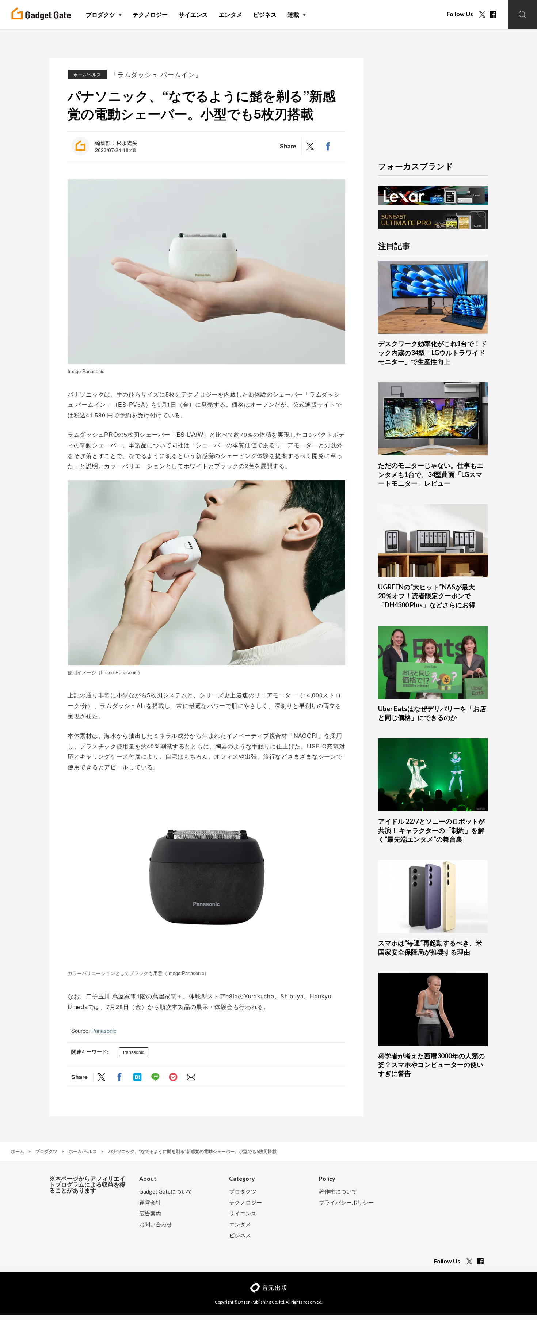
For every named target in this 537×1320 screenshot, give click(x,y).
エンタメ (240, 1224)
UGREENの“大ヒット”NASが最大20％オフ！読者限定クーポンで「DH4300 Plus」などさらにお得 (426, 596)
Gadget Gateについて (166, 1191)
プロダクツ (242, 1191)
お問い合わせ (155, 1224)
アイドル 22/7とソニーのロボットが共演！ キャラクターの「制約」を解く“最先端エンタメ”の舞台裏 (431, 830)
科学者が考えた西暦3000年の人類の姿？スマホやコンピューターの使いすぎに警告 (431, 1065)
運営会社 (150, 1202)
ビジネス (240, 1235)
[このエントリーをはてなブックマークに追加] (137, 1077)
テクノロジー (245, 1202)
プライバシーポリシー (346, 1202)
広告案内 (150, 1213)
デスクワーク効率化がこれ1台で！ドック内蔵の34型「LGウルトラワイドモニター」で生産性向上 (432, 352)
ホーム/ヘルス (87, 74)
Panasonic (104, 1030)
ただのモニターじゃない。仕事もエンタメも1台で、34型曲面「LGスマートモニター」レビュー (430, 474)
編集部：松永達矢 (116, 143)
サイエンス (242, 1213)
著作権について (338, 1191)
